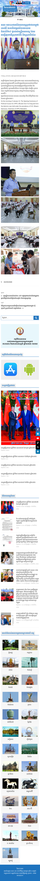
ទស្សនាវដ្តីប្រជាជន (8, 385)
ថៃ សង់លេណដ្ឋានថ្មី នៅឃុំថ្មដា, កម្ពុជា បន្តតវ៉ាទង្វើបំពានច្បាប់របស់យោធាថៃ (26, 521)
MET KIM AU (23, 76)
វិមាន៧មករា (9, 7)
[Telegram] (38, 434)
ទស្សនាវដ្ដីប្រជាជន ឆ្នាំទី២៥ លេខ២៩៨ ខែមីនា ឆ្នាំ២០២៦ (18, 482)
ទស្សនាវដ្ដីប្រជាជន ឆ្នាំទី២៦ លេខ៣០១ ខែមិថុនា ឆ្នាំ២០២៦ (19, 457)
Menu (21, 19)
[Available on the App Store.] (10, 370)
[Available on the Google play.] (29, 370)
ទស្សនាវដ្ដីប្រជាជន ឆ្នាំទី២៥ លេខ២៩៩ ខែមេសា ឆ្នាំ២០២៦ (18, 474)
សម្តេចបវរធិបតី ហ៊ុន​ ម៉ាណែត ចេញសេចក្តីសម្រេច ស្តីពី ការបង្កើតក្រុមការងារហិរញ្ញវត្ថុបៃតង (27, 616)
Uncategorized (8, 282)
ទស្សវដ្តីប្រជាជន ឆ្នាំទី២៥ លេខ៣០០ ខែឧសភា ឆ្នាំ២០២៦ (18, 465)
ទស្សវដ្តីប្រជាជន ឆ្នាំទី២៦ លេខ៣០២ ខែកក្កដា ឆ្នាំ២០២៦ (18, 448)
